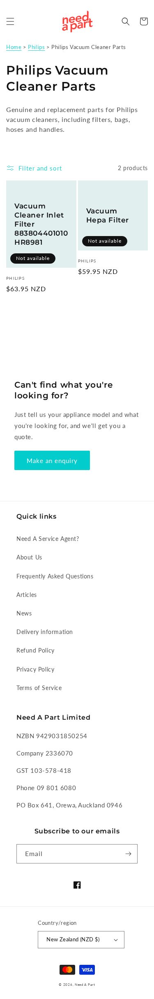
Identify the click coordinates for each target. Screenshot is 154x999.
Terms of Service (39, 687)
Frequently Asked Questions (55, 576)
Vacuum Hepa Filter (107, 215)
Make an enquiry (52, 460)
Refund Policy (35, 650)
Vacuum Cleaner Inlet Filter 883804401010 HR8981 (41, 224)
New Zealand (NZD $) (73, 939)
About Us (29, 557)
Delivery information (44, 631)
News (24, 613)
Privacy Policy (35, 669)
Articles (26, 594)
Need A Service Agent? (47, 538)
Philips (36, 47)
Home (13, 47)
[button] (10, 21)
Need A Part (85, 985)
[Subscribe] (128, 853)
